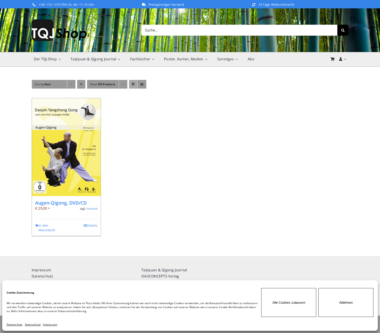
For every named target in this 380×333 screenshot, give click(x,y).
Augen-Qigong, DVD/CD (61, 203)
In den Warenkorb (46, 227)
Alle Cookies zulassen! (288, 302)
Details (92, 225)
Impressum (50, 324)
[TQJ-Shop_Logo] (59, 21)
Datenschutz (15, 324)
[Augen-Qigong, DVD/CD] (66, 147)
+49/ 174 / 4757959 (53, 5)
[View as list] (142, 84)
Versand (91, 209)
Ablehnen (346, 302)
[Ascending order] (81, 84)
